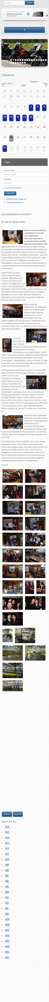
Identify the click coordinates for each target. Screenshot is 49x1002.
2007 (7, 930)
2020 (7, 860)
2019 (7, 865)
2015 (7, 887)
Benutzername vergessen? (17, 199)
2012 (7, 903)
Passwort (7, 179)
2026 (7, 827)
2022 (7, 849)
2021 (7, 854)
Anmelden (10, 193)
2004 (7, 947)
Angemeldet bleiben (14, 188)
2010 (7, 914)
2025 (7, 832)
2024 (7, 838)
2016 (7, 881)
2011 (6, 909)
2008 (7, 925)
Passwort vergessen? (15, 202)
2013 (7, 898)
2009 (7, 919)
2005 (7, 941)
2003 (7, 952)
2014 (7, 892)
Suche (29, 3)
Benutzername (9, 170)
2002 (7, 958)
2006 (7, 936)
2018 (7, 870)
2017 (6, 876)
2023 (7, 843)
